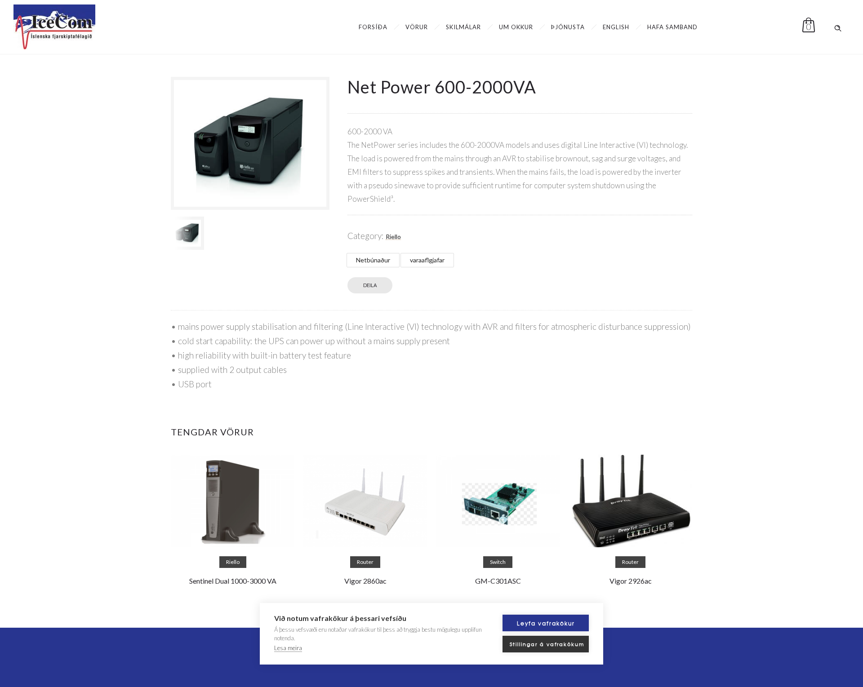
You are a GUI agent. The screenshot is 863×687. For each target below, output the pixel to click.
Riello (393, 236)
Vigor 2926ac (630, 580)
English (616, 27)
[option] (187, 233)
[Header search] (838, 26)
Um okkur (516, 27)
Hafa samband (672, 27)
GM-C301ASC (498, 580)
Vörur (416, 27)
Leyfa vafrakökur (546, 623)
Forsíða (373, 27)
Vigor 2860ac (365, 580)
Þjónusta (568, 27)
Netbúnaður (373, 260)
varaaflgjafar (427, 260)
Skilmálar (463, 27)
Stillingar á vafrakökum (547, 643)
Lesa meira (288, 648)
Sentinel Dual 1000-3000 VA (232, 580)
